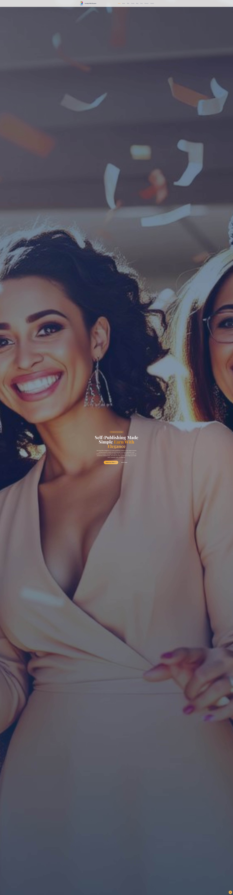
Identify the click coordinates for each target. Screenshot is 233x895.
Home (119, 3)
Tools (141, 3)
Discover (146, 3)
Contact (152, 3)
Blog (137, 3)
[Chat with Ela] (230, 892)
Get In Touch (124, 462)
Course (132, 3)
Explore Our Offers (110, 462)
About (123, 3)
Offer (128, 3)
